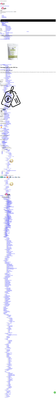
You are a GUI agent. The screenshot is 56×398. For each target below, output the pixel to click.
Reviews (1, 125)
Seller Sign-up (4, 133)
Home (3, 22)
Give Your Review (2, 69)
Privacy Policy (4, 142)
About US (3, 141)
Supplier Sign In (4, 16)
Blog (2, 24)
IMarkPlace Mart (11, 85)
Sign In (3, 15)
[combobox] (10, 11)
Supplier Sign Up (4, 17)
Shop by (15, 85)
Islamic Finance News (5, 25)
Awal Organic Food (2, 128)
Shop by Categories (5, 85)
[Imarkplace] (3, 9)
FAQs (3, 137)
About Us (3, 23)
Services (3, 132)
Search (15, 11)
